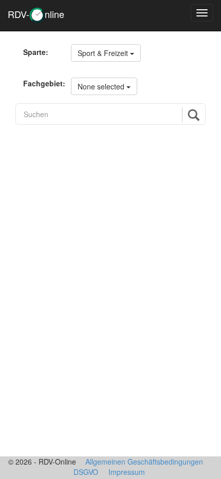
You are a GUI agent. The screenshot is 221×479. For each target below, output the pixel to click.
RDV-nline (36, 14)
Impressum (126, 472)
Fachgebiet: (43, 83)
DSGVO (85, 472)
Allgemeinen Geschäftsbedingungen (144, 461)
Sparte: (35, 52)
